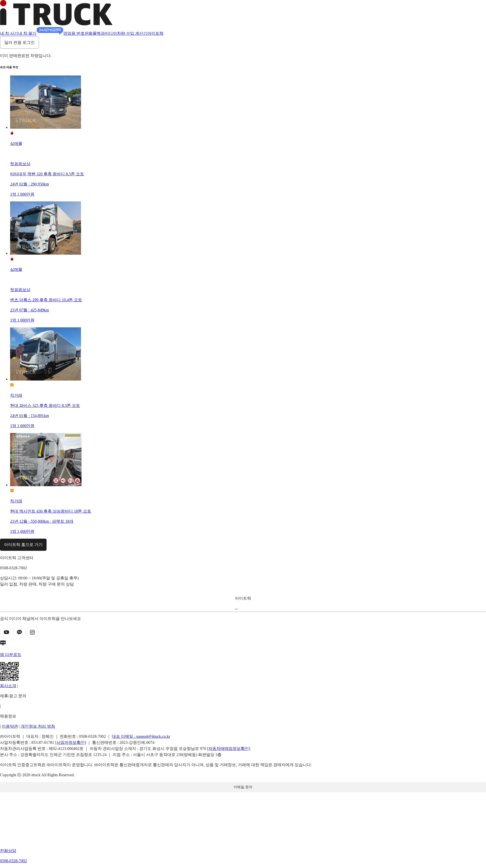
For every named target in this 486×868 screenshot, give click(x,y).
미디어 (111, 33)
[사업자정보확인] (70, 742)
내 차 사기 (9, 33)
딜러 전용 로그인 (19, 42)
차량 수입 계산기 (132, 33)
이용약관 (10, 726)
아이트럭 (155, 33)
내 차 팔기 (27, 33)
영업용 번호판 (76, 33)
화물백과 (97, 33)
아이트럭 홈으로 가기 (23, 544)
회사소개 (8, 686)
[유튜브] (6, 637)
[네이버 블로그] (243, 644)
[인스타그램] (32, 637)
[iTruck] (56, 24)
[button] (243, 601)
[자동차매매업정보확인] (228, 748)
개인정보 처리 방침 (38, 726)
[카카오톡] (19, 637)
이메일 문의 (243, 787)
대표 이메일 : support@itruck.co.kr (141, 736)
